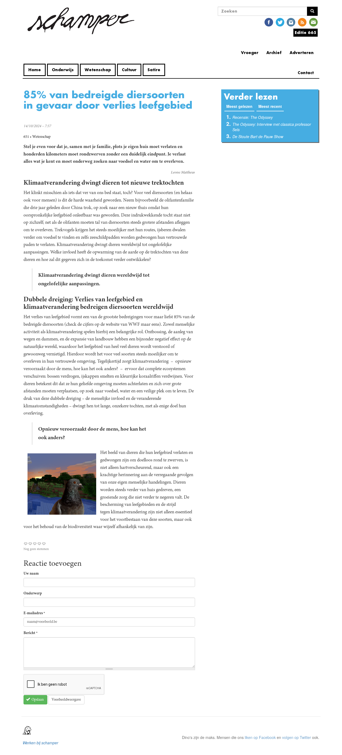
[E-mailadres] (313, 21)
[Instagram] (291, 21)
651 (26, 137)
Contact (306, 72)
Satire (153, 69)
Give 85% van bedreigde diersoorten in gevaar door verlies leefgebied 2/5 (30, 544)
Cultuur (129, 69)
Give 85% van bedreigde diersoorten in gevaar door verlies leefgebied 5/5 (44, 544)
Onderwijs (63, 69)
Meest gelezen (240, 106)
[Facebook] (269, 21)
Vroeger (249, 52)
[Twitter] (280, 21)
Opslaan (37, 700)
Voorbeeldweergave (66, 700)
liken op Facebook (260, 737)
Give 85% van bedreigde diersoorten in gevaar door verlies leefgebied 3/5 (35, 544)
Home (34, 69)
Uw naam (31, 574)
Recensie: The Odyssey (252, 117)
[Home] (81, 20)
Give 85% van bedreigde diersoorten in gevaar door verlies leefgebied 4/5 (39, 544)
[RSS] (302, 21)
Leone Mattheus (183, 172)
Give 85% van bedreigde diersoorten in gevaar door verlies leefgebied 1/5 (26, 544)
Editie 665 (305, 32)
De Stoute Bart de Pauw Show (257, 136)
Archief (274, 52)
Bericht (31, 633)
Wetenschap (98, 69)
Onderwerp (33, 593)
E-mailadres (34, 613)
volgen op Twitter (296, 737)
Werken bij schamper (40, 742)
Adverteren (302, 52)
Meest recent (270, 106)
